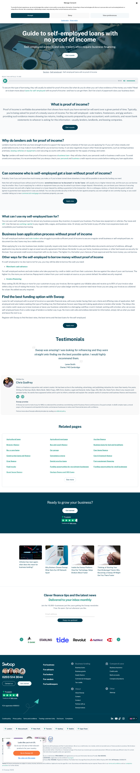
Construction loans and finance (18, 456)
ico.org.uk (70, 758)
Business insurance (116, 667)
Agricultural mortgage (59, 439)
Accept (30, 15)
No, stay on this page (26, 758)
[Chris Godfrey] (8, 382)
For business (48, 665)
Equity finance (80, 675)
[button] (137, 3)
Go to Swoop (26, 753)
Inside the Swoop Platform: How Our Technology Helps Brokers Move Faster (82, 570)
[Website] (22, 397)
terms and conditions (115, 763)
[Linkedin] (17, 397)
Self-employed (56, 72)
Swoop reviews (80, 708)
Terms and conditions (30, 718)
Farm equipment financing (104, 461)
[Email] (70, 614)
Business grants (80, 671)
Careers (77, 696)
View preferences (110, 15)
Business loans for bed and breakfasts (108, 445)
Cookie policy (65, 20)
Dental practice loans (58, 461)
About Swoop (79, 693)
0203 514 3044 (12, 677)
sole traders (34, 238)
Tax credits (78, 682)
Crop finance (11, 461)
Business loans (80, 667)
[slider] (62, 81)
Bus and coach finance (58, 445)
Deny (70, 15)
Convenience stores (57, 456)
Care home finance (101, 450)
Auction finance (100, 439)
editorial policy (60, 411)
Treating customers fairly (47, 718)
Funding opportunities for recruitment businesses (69, 467)
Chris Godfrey (24, 382)
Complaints (69, 718)
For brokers (48, 674)
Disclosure (60, 718)
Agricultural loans (13, 439)
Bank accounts (115, 675)
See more (70, 480)
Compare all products (117, 679)
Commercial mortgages (83, 679)
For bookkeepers (50, 684)
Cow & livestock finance (103, 456)
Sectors (46, 72)
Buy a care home (12, 450)
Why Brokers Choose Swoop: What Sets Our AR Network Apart (56, 570)
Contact (78, 700)
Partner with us (80, 704)
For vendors (48, 679)
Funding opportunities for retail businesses (110, 467)
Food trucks (11, 467)
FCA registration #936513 (10, 706)
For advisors (48, 669)
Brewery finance (12, 445)
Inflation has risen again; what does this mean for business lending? (28, 564)
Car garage (54, 450)
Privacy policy (74, 20)
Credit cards (114, 671)
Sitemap (112, 692)
